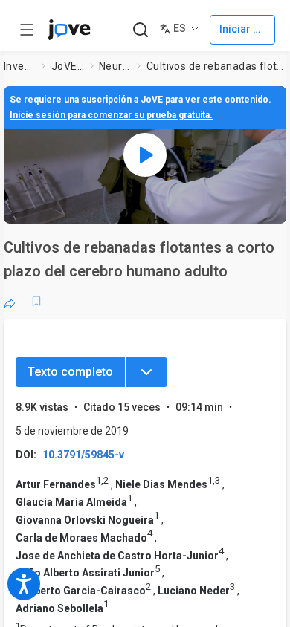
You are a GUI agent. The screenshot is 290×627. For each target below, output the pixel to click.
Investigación (20, 66)
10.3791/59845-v (83, 455)
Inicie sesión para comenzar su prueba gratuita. (111, 115)
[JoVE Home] (69, 29)
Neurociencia (115, 66)
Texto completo (70, 372)
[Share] (10, 301)
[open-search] (140, 30)
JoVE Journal (67, 66)
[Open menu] (27, 30)
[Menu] (146, 372)
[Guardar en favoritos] (36, 301)
